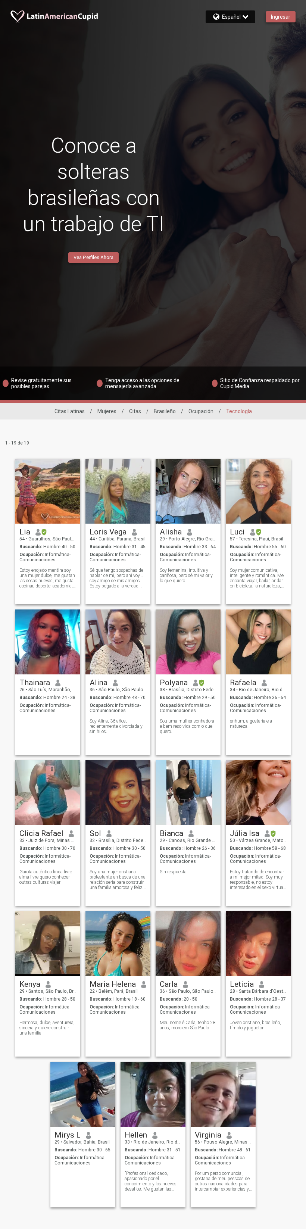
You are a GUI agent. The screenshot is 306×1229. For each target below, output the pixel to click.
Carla (169, 984)
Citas (135, 411)
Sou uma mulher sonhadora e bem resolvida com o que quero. (187, 726)
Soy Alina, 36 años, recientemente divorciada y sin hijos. (116, 726)
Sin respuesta (173, 871)
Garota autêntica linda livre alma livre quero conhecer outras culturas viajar (45, 877)
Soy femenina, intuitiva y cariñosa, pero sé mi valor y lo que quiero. (186, 575)
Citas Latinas (69, 411)
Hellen (136, 1134)
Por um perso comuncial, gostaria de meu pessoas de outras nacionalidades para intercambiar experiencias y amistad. (222, 1181)
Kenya (29, 984)
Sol (95, 833)
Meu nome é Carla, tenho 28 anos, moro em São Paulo (187, 1025)
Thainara (34, 682)
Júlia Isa (244, 833)
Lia (24, 531)
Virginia (208, 1134)
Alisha (171, 531)
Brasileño (165, 411)
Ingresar (280, 17)
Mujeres (106, 411)
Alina (98, 682)
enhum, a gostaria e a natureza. (251, 723)
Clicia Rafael (41, 833)
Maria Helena (113, 984)
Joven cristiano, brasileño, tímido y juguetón (255, 1025)
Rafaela (243, 682)
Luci (237, 531)
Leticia (242, 984)
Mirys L (67, 1134)
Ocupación (200, 411)
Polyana (174, 682)
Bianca (171, 833)
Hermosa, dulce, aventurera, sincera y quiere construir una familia (47, 1028)
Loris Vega (108, 531)
